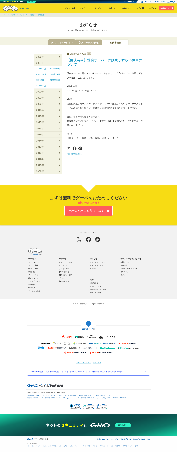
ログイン (152, 8)
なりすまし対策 (106, 398)
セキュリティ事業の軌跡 (119, 397)
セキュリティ (125, 272)
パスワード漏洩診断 (70, 395)
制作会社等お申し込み (98, 289)
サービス (98, 8)
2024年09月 (41, 74)
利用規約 (123, 265)
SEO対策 (31, 288)
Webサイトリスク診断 (85, 395)
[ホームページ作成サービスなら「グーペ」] (14, 9)
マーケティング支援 (84, 446)
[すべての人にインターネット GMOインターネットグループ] (160, 1)
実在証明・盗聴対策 (32, 398)
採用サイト (97, 362)
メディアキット (96, 293)
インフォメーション (97, 262)
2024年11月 (55, 69)
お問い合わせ (64, 272)
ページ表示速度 (34, 291)
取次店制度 (94, 283)
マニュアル (63, 265)
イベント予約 (33, 275)
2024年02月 (41, 86)
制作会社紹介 (64, 281)
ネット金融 (110, 446)
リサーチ (95, 446)
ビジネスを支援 (63, 446)
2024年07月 (55, 74)
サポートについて (65, 262)
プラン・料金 (70, 8)
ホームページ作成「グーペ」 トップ (15, 15)
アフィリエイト (96, 286)
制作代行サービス (65, 275)
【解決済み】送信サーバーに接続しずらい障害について (104, 62)
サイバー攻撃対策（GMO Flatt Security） (87, 398)
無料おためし (165, 8)
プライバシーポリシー (128, 269)
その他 (136, 446)
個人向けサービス (127, 446)
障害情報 (41, 15)
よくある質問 (64, 269)
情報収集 (102, 446)
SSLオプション (34, 281)
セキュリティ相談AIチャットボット (103, 395)
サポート (111, 8)
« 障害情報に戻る (74, 154)
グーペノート (64, 278)
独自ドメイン (33, 278)
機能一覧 (31, 272)
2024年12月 (41, 69)
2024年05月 (55, 80)
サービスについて (35, 262)
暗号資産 (117, 446)
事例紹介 (31, 285)
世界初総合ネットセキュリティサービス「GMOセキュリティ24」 (45, 395)
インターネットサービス (33, 446)
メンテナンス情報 (96, 265)
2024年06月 (41, 80)
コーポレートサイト (83, 362)
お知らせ (125, 8)
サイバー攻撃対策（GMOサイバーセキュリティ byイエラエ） (57, 398)
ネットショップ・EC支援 (49, 446)
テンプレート (84, 8)
